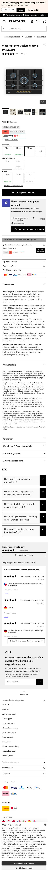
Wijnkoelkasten (7, 705)
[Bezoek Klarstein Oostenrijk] (8, 821)
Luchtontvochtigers (9, 714)
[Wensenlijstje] (37, 21)
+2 (41, 151)
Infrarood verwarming (10, 728)
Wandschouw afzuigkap (10, 746)
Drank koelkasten (8, 737)
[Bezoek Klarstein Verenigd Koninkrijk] (34, 821)
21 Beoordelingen (21, 54)
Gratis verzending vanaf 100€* (35, 15)
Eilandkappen (7, 719)
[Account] (32, 21)
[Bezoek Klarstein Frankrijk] (18, 821)
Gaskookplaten (41, 36)
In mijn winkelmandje (26, 192)
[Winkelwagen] (44, 21)
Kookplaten (28, 36)
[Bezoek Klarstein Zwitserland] (13, 821)
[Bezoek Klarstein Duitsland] (3, 821)
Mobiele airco (7, 709)
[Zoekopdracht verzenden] (4, 28)
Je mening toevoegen (24, 555)
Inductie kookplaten (9, 751)
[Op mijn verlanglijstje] (44, 45)
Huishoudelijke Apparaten (12, 36)
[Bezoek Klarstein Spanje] (29, 821)
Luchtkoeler (6, 742)
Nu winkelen (21, 9)
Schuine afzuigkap (8, 723)
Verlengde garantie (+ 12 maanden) (24, 219)
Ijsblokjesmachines (9, 732)
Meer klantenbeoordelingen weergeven (26, 641)
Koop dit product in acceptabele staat (18, 245)
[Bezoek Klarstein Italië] (24, 821)
